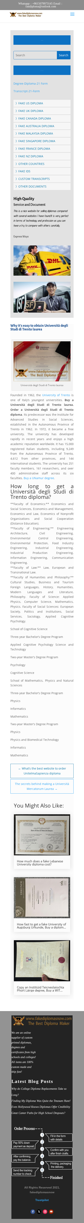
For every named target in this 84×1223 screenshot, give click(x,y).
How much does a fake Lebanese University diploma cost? (40, 863)
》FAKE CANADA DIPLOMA (33, 118)
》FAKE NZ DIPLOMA (29, 156)
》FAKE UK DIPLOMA (29, 111)
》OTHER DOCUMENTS (30, 186)
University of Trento (56, 395)
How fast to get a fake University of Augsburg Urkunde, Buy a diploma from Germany (41, 926)
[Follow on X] (39, 1211)
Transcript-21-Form (26, 91)
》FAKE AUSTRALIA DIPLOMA (34, 126)
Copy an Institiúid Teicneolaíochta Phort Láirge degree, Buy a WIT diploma (40, 989)
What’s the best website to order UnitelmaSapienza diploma (42, 770)
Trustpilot (42, 1200)
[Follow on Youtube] (51, 1211)
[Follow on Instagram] (45, 1211)
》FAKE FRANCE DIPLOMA (32, 149)
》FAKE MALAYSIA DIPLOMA (34, 133)
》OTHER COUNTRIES (29, 164)
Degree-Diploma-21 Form (30, 83)
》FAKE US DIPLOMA (29, 103)
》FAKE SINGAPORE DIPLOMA (35, 141)
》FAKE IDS (22, 171)
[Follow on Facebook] (33, 1211)
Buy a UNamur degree (39, 478)
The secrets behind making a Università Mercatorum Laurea (42, 786)
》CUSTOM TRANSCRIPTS (32, 179)
